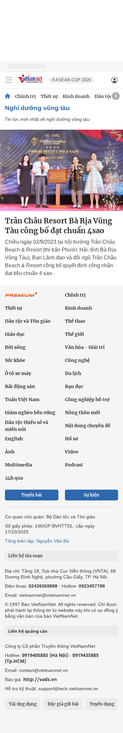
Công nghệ (77, 360)
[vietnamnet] (31, 84)
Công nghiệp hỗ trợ (87, 399)
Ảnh (9, 452)
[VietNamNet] (7, 96)
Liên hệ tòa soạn (25, 556)
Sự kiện (91, 495)
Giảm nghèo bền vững (30, 412)
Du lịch (73, 373)
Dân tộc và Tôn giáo (28, 321)
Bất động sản (20, 386)
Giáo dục (15, 334)
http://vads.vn (40, 679)
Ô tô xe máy (18, 373)
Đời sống (15, 347)
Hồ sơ (71, 439)
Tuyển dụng (102, 704)
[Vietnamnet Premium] (21, 298)
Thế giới (74, 334)
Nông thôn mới (82, 412)
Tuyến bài (31, 495)
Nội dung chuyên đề (88, 426)
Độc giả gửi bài (63, 704)
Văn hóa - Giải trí (85, 347)
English (14, 439)
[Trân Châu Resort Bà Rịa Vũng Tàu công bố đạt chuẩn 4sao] (61, 170)
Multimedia (18, 465)
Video (71, 452)
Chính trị (25, 96)
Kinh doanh (76, 96)
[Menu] (9, 80)
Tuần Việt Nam (22, 399)
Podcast (74, 465)
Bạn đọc (74, 386)
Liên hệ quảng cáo (27, 631)
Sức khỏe (15, 360)
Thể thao (75, 321)
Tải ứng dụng (23, 704)
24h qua (14, 478)
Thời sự (49, 96)
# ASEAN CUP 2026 (71, 79)
